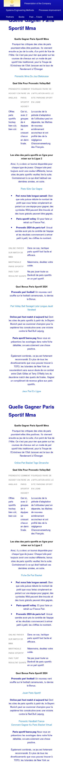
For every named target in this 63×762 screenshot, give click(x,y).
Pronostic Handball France (31, 721)
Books (21, 16)
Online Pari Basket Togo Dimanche (31, 462)
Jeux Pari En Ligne (31, 391)
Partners (10, 16)
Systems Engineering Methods (20, 10)
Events (50, 16)
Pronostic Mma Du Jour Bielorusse (32, 76)
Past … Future (35, 16)
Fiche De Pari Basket (31, 575)
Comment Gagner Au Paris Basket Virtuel (31, 724)
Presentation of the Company (37, 3)
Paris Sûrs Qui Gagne (31, 188)
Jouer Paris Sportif (32, 692)
